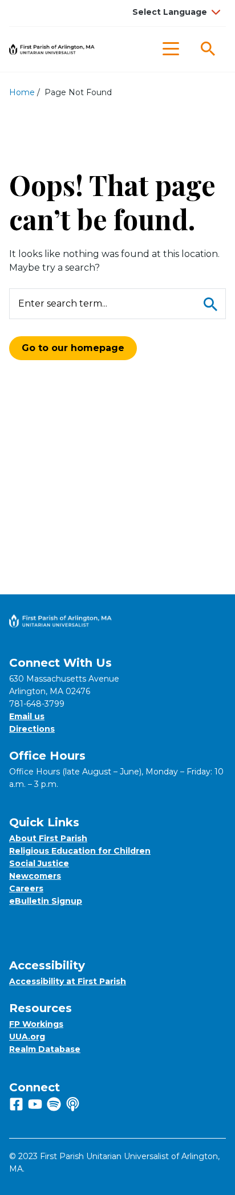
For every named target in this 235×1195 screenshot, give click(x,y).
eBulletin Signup (45, 901)
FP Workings (36, 1024)
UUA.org (27, 1036)
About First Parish (48, 838)
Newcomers (35, 876)
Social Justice (39, 863)
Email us (26, 716)
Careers (26, 888)
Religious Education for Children (80, 851)
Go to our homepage (73, 347)
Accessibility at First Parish (67, 981)
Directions (32, 729)
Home (22, 92)
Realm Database (44, 1049)
